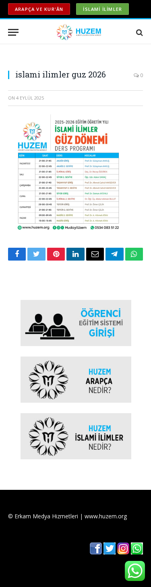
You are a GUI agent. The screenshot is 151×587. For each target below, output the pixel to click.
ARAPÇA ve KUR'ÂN (39, 9)
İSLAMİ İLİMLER (102, 9)
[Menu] (13, 32)
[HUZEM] (79, 32)
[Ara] (138, 32)
